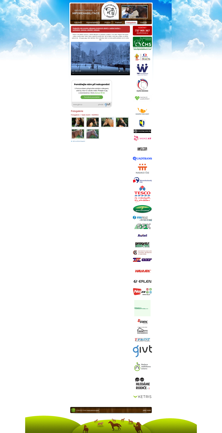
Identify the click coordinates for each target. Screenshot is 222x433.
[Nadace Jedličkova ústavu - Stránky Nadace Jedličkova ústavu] (142, 372)
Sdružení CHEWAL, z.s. (86, 12)
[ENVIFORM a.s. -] (142, 212)
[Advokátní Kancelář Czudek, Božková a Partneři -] (142, 254)
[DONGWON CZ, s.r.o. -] (142, 132)
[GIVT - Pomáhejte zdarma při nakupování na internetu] (142, 358)
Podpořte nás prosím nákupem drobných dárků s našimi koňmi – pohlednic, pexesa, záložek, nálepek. (97, 29)
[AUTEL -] (142, 239)
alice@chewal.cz (142, 33)
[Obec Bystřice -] (142, 126)
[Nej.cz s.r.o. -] (142, 297)
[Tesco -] (142, 201)
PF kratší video (83, 38)
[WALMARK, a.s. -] (142, 277)
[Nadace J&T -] (142, 140)
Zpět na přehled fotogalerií (79, 141)
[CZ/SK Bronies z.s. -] (142, 91)
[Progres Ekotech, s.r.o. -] (142, 247)
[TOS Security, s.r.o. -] (142, 153)
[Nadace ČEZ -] (142, 174)
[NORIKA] (78, 126)
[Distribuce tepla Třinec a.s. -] (142, 262)
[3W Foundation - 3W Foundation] (142, 75)
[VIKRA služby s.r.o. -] (142, 316)
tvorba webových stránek (93, 410)
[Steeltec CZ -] (142, 220)
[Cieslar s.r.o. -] (142, 333)
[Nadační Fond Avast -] (142, 117)
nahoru (144, 410)
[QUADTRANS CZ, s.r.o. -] (142, 160)
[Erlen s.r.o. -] (142, 282)
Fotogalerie (75, 115)
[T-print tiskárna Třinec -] (142, 341)
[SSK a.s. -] (142, 228)
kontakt (149, 410)
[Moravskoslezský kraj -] (142, 182)
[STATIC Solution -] (142, 323)
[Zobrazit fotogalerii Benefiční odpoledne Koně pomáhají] (135, 11)
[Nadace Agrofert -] (142, 102)
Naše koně (86, 115)
